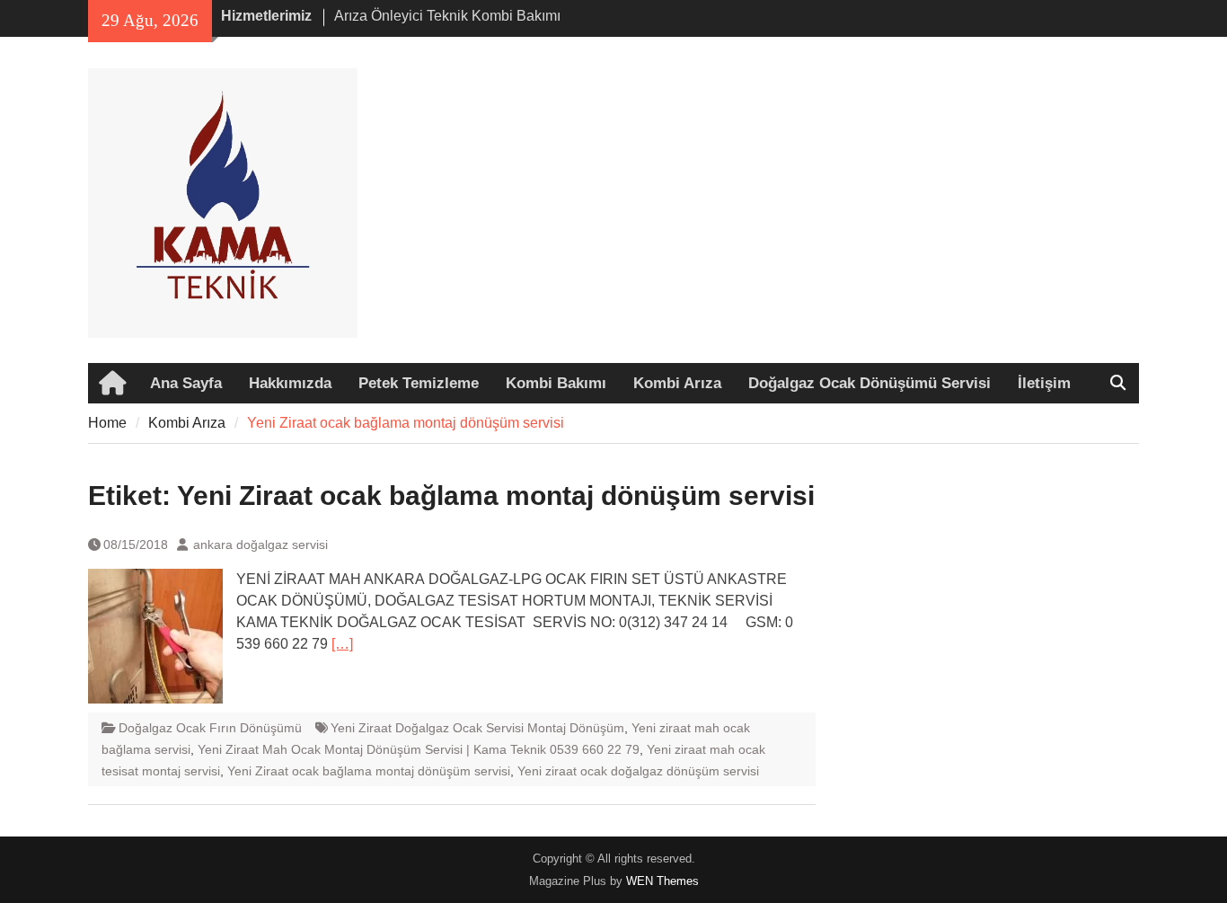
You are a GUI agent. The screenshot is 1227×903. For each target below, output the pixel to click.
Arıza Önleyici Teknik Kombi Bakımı (447, 15)
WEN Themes (662, 881)
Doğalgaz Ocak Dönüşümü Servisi (869, 383)
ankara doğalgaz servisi (260, 544)
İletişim (1044, 383)
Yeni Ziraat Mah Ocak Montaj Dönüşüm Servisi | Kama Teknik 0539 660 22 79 (419, 749)
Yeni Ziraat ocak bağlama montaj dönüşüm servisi (368, 771)
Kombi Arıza (677, 383)
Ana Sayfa (186, 383)
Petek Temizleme (418, 383)
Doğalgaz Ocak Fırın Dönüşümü (210, 728)
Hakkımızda (290, 383)
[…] (342, 643)
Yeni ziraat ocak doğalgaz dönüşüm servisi (638, 771)
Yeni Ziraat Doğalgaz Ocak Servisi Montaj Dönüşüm (477, 728)
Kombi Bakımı (556, 383)
